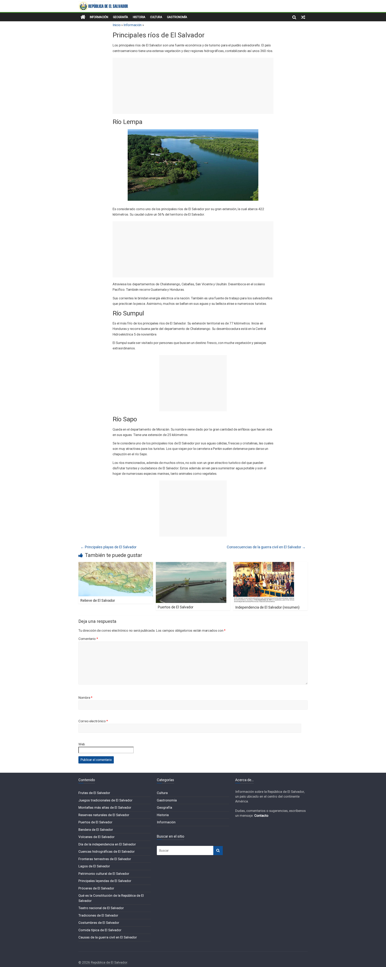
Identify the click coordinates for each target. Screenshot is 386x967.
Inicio (116, 25)
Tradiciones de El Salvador (98, 915)
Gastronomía (177, 17)
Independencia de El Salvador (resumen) (267, 607)
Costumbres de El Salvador (98, 923)
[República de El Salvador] (82, 17)
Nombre (85, 698)
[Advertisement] (193, 86)
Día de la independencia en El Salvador (107, 844)
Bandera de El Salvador (95, 830)
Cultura (156, 17)
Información (99, 17)
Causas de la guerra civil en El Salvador (107, 937)
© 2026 (84, 962)
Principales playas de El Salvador (108, 547)
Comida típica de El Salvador (99, 930)
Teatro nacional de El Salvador (101, 908)
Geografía (120, 17)
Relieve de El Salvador (97, 600)
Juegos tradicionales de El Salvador (105, 800)
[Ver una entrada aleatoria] (303, 17)
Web (81, 744)
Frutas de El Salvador (94, 793)
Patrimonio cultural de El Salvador (103, 874)
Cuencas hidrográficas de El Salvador (106, 851)
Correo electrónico (93, 721)
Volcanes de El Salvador (96, 837)
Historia (139, 17)
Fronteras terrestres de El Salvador (104, 859)
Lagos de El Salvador (94, 866)
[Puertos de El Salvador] (191, 564)
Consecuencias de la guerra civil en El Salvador (266, 547)
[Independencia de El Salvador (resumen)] (264, 564)
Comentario (88, 639)
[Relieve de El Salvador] (115, 564)
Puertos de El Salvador (175, 607)
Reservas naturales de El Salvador (103, 815)
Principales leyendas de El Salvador (104, 881)
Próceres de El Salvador (96, 888)
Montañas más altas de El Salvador (104, 807)
